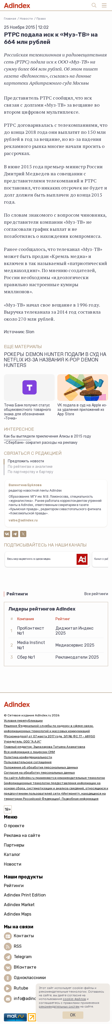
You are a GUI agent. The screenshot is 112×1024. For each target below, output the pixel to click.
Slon (30, 331)
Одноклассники (30, 977)
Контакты (24, 935)
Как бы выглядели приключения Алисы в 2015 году (47, 437)
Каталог (12, 854)
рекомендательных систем (59, 1006)
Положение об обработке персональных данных (41, 767)
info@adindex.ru (30, 998)
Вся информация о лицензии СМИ (29, 752)
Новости (26, 18)
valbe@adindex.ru (23, 520)
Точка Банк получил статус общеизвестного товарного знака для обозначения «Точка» (27, 412)
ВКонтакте (25, 967)
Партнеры (14, 845)
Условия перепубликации (23, 720)
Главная (10, 18)
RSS (18, 946)
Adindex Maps (17, 914)
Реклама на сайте (22, 835)
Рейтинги (14, 885)
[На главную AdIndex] (56, 704)
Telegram (23, 956)
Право (41, 18)
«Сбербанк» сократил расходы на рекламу (40, 443)
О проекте (14, 825)
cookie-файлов (74, 999)
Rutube (21, 988)
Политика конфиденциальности (28, 757)
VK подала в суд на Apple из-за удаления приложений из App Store (82, 410)
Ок (73, 1015)
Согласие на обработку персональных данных (39, 772)
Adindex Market (19, 904)
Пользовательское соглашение (28, 762)
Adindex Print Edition (25, 895)
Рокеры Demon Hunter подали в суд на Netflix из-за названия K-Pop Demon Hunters (55, 360)
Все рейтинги (96, 594)
